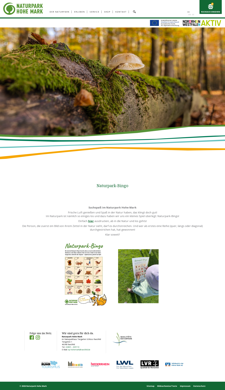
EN (189, 14)
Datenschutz (199, 386)
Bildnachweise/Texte (167, 386)
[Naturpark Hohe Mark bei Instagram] (38, 337)
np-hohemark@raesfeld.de (79, 349)
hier (91, 221)
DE (188, 12)
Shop (107, 12)
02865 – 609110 (72, 347)
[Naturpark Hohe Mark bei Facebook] (32, 337)
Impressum (185, 386)
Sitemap (150, 386)
